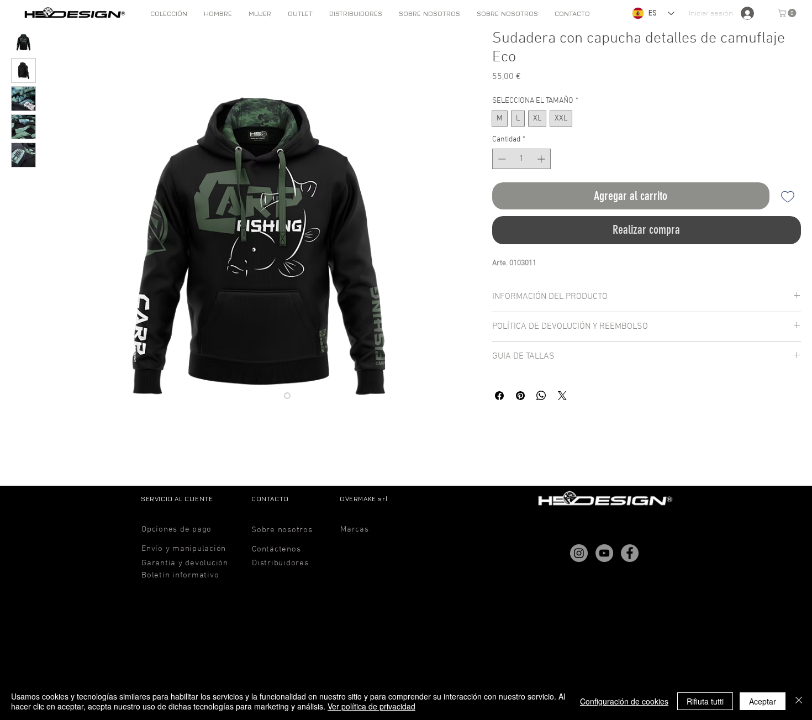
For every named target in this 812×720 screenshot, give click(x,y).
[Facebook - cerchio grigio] (630, 553)
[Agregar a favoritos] (787, 195)
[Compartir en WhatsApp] (541, 395)
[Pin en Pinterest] (520, 395)
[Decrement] (501, 159)
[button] (218, 13)
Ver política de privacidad (371, 706)
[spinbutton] (521, 159)
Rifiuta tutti (705, 701)
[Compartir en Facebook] (499, 395)
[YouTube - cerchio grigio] (604, 553)
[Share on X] (562, 395)
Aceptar (762, 701)
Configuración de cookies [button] (624, 701)
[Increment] (542, 159)
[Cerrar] (798, 701)
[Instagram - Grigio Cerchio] (579, 553)
